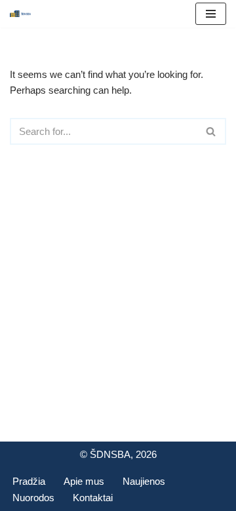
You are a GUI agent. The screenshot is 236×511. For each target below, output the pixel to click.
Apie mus (84, 481)
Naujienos (144, 481)
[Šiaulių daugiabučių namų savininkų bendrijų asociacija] (20, 13)
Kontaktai (93, 497)
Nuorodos (33, 497)
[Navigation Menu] (210, 14)
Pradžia (28, 481)
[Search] (211, 131)
